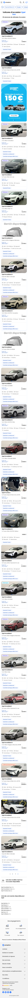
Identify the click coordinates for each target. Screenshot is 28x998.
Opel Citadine (6, 907)
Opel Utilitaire (6, 914)
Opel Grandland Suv (7, 887)
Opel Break (4, 905)
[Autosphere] (7, 2)
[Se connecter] (23, 2)
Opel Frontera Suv (6, 890)
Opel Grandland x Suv (7, 889)
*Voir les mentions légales (14, 117)
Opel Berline (5, 903)
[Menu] (1, 2)
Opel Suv (4, 912)
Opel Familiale (6, 908)
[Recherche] (20, 2)
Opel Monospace (6, 910)
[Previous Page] (10, 874)
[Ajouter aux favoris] (25, 22)
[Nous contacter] (26, 2)
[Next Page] (18, 874)
